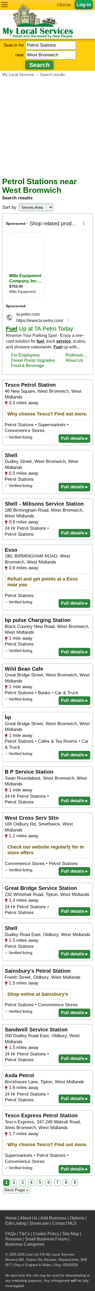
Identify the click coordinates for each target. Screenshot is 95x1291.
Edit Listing (15, 1223)
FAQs (10, 1234)
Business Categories (24, 1244)
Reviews (13, 1239)
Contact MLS (64, 1223)
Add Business (53, 1218)
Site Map (70, 1234)
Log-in (84, 4)
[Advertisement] (47, 127)
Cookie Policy (46, 1234)
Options (77, 1218)
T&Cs (24, 1234)
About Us (28, 1218)
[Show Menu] (4, 4)
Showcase (39, 1223)
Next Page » (16, 1190)
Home (64, 5)
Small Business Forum (46, 1239)
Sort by (9, 207)
